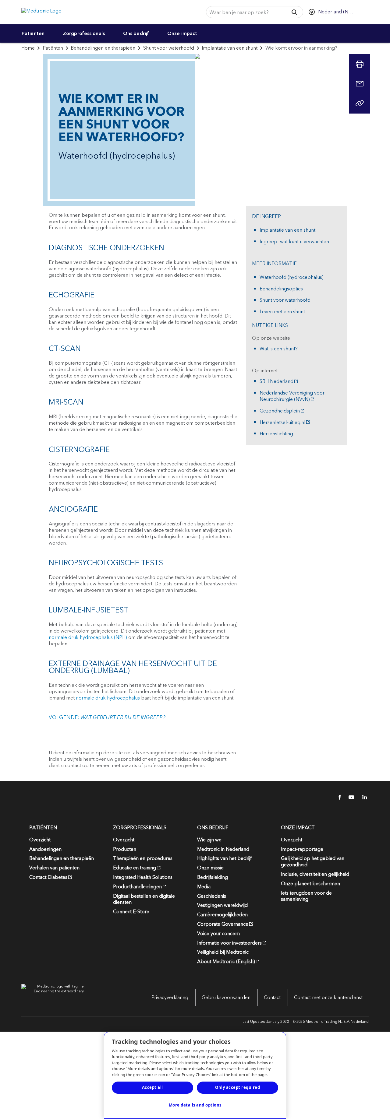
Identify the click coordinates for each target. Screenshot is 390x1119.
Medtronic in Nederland (223, 849)
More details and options (195, 1105)
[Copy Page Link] (359, 103)
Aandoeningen (45, 849)
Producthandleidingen (137, 886)
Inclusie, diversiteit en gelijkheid (315, 874)
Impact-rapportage (302, 849)
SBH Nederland (276, 381)
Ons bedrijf (136, 33)
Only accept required (237, 1087)
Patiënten (33, 33)
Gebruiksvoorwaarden (226, 997)
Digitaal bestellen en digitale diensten (144, 899)
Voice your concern (218, 933)
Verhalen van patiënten (54, 868)
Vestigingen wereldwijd (222, 905)
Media (204, 886)
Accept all (152, 1087)
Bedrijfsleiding (212, 877)
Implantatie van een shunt (229, 48)
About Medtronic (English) (226, 961)
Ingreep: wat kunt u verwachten (294, 242)
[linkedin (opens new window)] (362, 797)
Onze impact (182, 33)
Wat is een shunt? (279, 349)
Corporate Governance (222, 924)
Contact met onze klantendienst (328, 997)
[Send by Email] (359, 83)
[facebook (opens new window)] (336, 797)
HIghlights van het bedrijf (224, 858)
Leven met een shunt (282, 312)
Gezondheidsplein (280, 411)
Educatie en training (134, 868)
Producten (124, 849)
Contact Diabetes (48, 877)
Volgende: (107, 717)
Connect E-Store (131, 911)
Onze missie (210, 868)
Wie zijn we (209, 840)
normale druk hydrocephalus (108, 698)
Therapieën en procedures (142, 858)
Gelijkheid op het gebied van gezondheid (312, 861)
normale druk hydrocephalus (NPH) (88, 637)
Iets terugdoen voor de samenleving (306, 896)
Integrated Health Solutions (142, 877)
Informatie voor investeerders (229, 943)
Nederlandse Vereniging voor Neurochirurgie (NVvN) (292, 396)
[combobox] (245, 12)
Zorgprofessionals (84, 33)
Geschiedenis (211, 896)
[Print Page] (359, 64)
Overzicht (40, 840)
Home (28, 48)
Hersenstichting (276, 434)
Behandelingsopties (281, 289)
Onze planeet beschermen (310, 883)
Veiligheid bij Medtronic (223, 952)
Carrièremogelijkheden (222, 914)
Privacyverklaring (169, 997)
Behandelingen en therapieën (103, 48)
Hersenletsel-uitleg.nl (282, 422)
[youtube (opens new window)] (349, 797)
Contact (272, 997)
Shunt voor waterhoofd (168, 48)
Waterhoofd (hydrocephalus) (292, 277)
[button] (294, 12)
